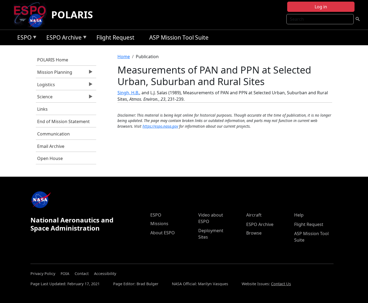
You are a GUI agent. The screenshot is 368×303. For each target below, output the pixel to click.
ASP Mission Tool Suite (179, 37)
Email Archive (50, 146)
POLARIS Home (52, 60)
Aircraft (254, 215)
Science (44, 98)
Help (299, 215)
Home (123, 57)
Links (42, 109)
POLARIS (72, 14)
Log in (321, 7)
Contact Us (281, 283)
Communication (53, 134)
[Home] (32, 14)
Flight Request (115, 37)
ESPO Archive (63, 38)
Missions (159, 224)
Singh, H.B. (128, 93)
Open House (50, 158)
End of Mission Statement (63, 121)
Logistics (45, 86)
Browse (254, 233)
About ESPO (162, 233)
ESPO (23, 38)
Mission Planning (54, 73)
